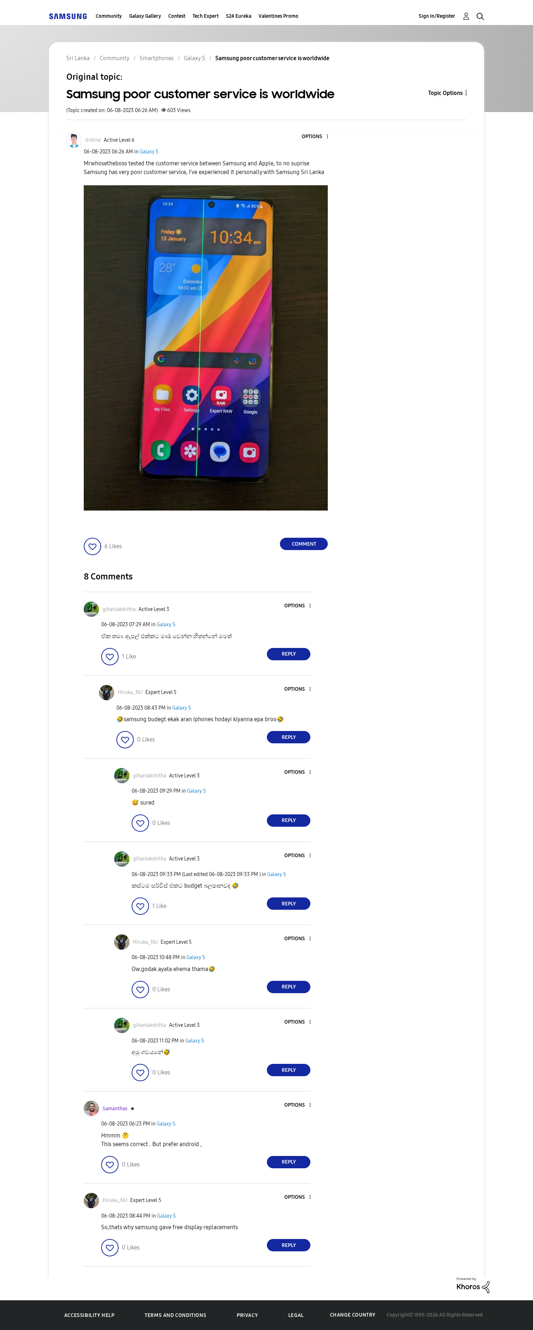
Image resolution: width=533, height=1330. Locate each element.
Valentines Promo (278, 16)
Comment (304, 544)
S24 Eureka (238, 16)
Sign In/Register (437, 16)
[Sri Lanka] (68, 16)
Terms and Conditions (175, 1315)
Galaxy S (149, 152)
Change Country (353, 1315)
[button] (315, 136)
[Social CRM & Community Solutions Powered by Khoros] (473, 1284)
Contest (176, 16)
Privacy (247, 1315)
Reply (289, 654)
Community (109, 16)
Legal (296, 1315)
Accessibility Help (89, 1315)
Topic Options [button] (445, 93)
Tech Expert (206, 16)
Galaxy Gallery (145, 16)
